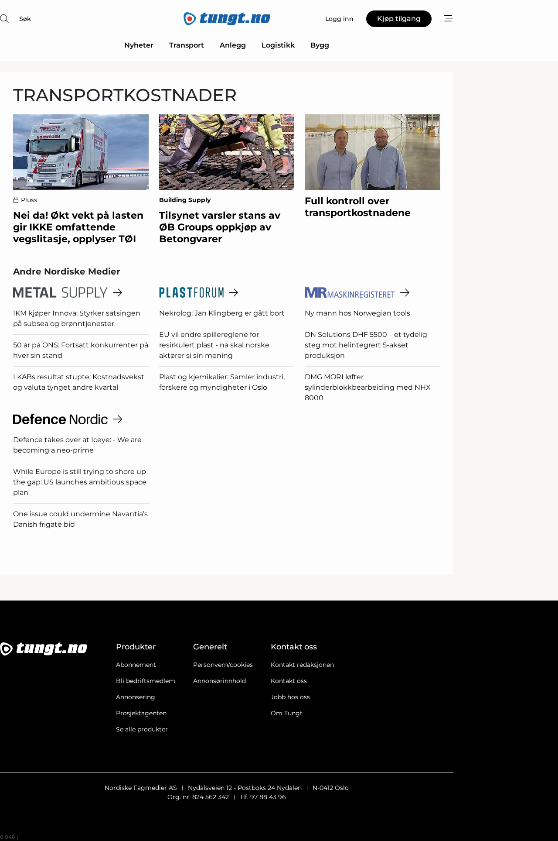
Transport (186, 45)
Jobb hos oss (290, 697)
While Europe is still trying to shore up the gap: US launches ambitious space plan (79, 482)
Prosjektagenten (141, 713)
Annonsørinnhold (219, 681)
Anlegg (233, 45)
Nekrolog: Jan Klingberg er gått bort (222, 313)
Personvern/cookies (223, 665)
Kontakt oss (289, 681)
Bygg (319, 45)
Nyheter (138, 45)
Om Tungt (287, 713)
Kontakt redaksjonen (302, 665)
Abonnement (136, 665)
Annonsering (135, 697)
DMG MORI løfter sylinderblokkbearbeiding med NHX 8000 (368, 387)
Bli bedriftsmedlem (145, 681)
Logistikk (278, 45)
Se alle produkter (142, 729)
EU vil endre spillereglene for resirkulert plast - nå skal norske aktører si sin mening (214, 345)
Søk (25, 19)
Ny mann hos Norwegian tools (357, 313)
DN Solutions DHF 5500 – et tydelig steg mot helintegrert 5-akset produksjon (366, 345)
